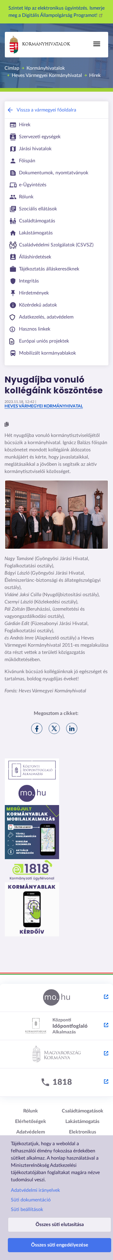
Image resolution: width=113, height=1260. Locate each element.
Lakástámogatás (82, 1121)
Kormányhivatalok (46, 44)
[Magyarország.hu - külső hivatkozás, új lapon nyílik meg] (56, 998)
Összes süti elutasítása (60, 1224)
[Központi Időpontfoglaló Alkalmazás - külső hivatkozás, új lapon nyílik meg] (56, 1026)
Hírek (95, 75)
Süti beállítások (27, 1209)
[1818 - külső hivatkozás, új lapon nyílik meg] (56, 1083)
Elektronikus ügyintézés (82, 1135)
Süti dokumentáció (31, 1199)
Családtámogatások (82, 1111)
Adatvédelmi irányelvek (35, 1190)
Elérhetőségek (30, 1121)
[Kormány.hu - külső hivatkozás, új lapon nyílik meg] (56, 1054)
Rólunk (30, 1111)
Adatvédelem (30, 1132)
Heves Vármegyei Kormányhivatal (47, 75)
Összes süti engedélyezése (59, 1245)
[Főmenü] (96, 44)
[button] (7, 424)
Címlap (12, 68)
